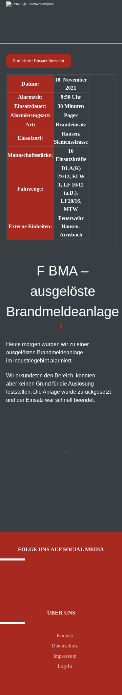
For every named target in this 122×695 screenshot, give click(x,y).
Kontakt (65, 635)
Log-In (65, 666)
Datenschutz (65, 645)
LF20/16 (70, 201)
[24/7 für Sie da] (37, 19)
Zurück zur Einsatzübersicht (38, 60)
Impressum (65, 656)
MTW (71, 209)
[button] (56, 582)
